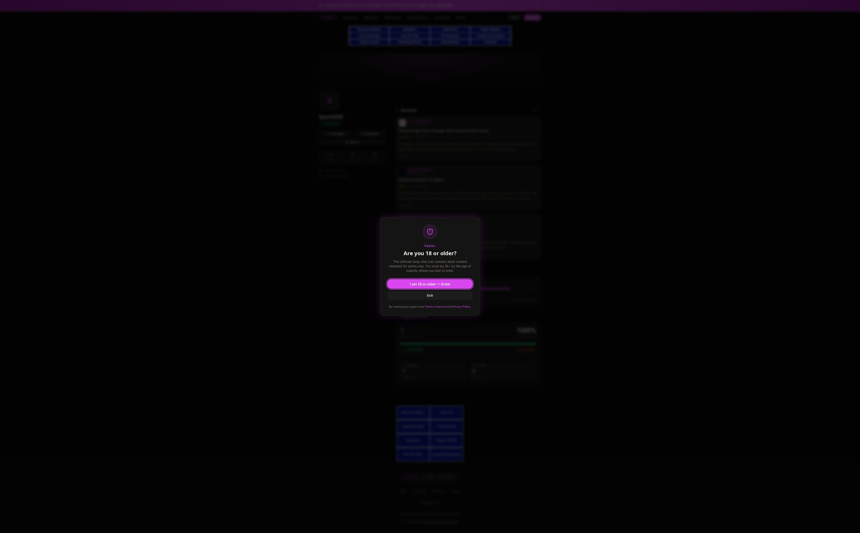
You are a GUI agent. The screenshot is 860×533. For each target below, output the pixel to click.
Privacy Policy (461, 306)
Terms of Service (435, 306)
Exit (430, 295)
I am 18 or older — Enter (430, 284)
